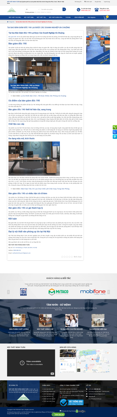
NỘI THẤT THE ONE (15, 17)
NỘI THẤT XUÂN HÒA (55, 17)
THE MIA (68, 17)
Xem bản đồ (92, 396)
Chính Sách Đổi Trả (48, 396)
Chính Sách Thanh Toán (49, 391)
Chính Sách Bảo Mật (48, 389)
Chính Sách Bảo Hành (48, 394)
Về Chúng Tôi (78, 1)
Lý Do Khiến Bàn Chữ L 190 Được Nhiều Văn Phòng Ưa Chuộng (43, 96)
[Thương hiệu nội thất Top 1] (11, 10)
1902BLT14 (43, 12)
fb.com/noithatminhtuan (95, 399)
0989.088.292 (86, 10)
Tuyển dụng (107, 1)
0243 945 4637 (97, 391)
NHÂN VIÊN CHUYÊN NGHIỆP (71, 329)
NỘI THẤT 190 (41, 17)
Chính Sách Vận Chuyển (49, 399)
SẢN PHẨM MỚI (79, 17)
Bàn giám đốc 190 (13, 36)
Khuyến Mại (98, 1)
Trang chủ (11, 22)
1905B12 (48, 12)
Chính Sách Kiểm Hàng (49, 401)
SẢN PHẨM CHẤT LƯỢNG (19, 329)
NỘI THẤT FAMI (28, 17)
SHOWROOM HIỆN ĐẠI (98, 329)
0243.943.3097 (105, 10)
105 (35, 12)
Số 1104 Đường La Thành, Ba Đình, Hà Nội (25, 247)
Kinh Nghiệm (92, 17)
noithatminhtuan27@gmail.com (21, 253)
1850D (38, 12)
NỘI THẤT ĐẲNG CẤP (45, 329)
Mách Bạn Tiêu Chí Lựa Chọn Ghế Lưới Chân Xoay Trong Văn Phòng (45, 189)
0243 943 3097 (105, 391)
